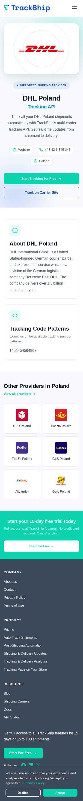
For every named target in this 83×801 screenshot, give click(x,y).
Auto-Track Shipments (20, 637)
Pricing (9, 629)
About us (10, 581)
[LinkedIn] (31, 765)
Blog (7, 693)
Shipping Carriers (17, 701)
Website (24, 149)
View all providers (18, 394)
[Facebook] (23, 765)
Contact (9, 589)
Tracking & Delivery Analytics (26, 661)
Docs (8, 709)
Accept (60, 793)
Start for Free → (41, 546)
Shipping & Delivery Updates (25, 653)
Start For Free (20, 753)
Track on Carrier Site (41, 192)
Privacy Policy (14, 597)
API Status (12, 717)
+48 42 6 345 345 (58, 149)
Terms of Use (14, 605)
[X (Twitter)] (38, 765)
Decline (23, 793)
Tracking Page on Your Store (25, 669)
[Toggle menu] (74, 8)
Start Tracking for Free (38, 178)
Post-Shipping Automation (23, 645)
